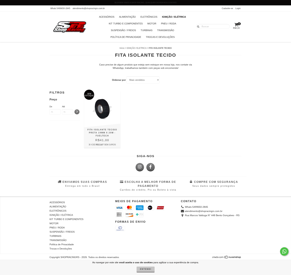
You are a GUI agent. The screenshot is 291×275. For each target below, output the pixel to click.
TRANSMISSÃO (165, 30)
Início (122, 48)
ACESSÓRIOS (106, 16)
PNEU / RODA (168, 23)
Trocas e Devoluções (160, 37)
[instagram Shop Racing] (140, 167)
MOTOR (151, 23)
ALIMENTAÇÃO (127, 16)
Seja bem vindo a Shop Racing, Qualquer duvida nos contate (145, 3)
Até (63, 106)
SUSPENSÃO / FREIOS (123, 30)
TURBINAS (146, 30)
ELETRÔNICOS (148, 16)
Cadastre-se (227, 8)
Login (238, 8)
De (51, 106)
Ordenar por (119, 80)
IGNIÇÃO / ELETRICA (137, 48)
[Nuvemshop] (226, 258)
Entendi (145, 269)
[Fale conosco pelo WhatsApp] (284, 251)
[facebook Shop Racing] (150, 167)
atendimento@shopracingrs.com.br (89, 8)
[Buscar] (197, 26)
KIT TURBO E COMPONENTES (126, 23)
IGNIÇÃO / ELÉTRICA (174, 16)
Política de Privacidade (125, 37)
